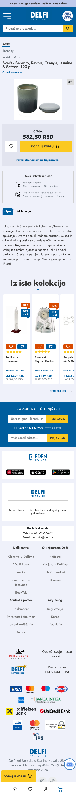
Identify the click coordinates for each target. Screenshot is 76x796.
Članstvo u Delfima (21, 556)
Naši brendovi (55, 572)
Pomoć (21, 632)
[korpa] (22, 346)
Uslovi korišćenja (21, 624)
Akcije (21, 572)
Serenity (8, 51)
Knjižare (55, 556)
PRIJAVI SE (57, 438)
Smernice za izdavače (21, 582)
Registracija (55, 609)
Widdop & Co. (12, 57)
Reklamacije (21, 609)
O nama (55, 580)
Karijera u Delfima (55, 564)
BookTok (21, 592)
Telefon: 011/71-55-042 (38, 533)
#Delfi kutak (21, 564)
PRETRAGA (57, 419)
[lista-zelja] (11, 346)
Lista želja (55, 624)
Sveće (6, 44)
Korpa (55, 616)
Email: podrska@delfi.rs (38, 537)
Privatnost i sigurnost (21, 616)
